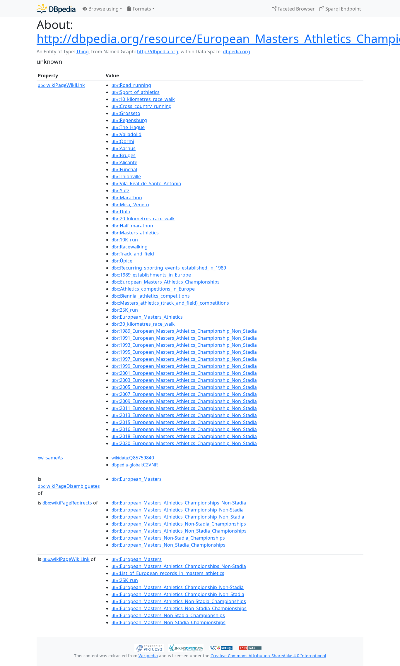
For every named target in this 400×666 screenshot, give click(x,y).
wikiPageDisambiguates (69, 486)
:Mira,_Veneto (130, 204)
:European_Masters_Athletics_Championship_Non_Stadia (178, 517)
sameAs (50, 457)
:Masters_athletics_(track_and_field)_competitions (170, 303)
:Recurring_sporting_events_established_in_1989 (169, 268)
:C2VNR (135, 464)
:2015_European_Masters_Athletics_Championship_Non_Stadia (184, 422)
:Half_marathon (132, 225)
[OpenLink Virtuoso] (149, 647)
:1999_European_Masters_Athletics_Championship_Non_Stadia (184, 366)
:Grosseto (126, 113)
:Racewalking (130, 246)
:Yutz (120, 190)
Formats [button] (141, 9)
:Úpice (122, 261)
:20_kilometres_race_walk (143, 218)
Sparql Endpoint (342, 9)
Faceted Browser (295, 9)
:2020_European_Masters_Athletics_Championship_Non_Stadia (184, 443)
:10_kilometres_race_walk (143, 99)
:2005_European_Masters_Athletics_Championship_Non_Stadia (184, 387)
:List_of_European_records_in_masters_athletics (168, 573)
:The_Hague (128, 127)
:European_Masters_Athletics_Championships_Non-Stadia (179, 503)
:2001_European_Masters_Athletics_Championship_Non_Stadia (184, 373)
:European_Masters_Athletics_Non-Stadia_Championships (179, 524)
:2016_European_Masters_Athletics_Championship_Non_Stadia (184, 429)
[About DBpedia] (56, 8)
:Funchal (124, 169)
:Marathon (127, 197)
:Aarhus (124, 148)
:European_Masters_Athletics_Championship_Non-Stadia (178, 510)
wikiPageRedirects (67, 503)
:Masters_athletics (135, 232)
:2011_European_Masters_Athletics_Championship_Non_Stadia (184, 408)
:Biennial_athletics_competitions (151, 296)
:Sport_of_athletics (136, 92)
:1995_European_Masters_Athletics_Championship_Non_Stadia (184, 352)
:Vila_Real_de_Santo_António (146, 183)
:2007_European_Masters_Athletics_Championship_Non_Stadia (184, 394)
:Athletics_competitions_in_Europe (153, 289)
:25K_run (125, 310)
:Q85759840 (133, 457)
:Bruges (124, 155)
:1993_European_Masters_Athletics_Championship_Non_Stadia (184, 345)
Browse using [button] (103, 9)
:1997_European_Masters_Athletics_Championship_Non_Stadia (184, 359)
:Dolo (121, 211)
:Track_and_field (133, 253)
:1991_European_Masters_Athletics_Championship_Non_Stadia (184, 338)
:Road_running (131, 85)
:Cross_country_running (142, 106)
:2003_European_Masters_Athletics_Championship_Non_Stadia (184, 380)
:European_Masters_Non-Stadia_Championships (168, 538)
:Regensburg (129, 120)
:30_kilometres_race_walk (143, 324)
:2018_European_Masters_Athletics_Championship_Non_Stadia (184, 436)
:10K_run (125, 239)
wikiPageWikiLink (61, 85)
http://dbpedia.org (157, 51)
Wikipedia (148, 655)
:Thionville (126, 176)
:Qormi (123, 141)
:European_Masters (137, 479)
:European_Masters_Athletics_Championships (166, 282)
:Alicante (124, 162)
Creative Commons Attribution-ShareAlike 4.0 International (268, 655)
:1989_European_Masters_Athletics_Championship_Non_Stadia (184, 331)
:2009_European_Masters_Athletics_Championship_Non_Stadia (184, 401)
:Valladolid (126, 134)
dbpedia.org (236, 51)
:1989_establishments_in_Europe (151, 275)
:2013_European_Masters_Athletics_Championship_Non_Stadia (184, 415)
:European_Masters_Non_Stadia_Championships (168, 545)
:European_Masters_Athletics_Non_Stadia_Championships (179, 531)
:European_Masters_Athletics (147, 317)
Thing (82, 51)
